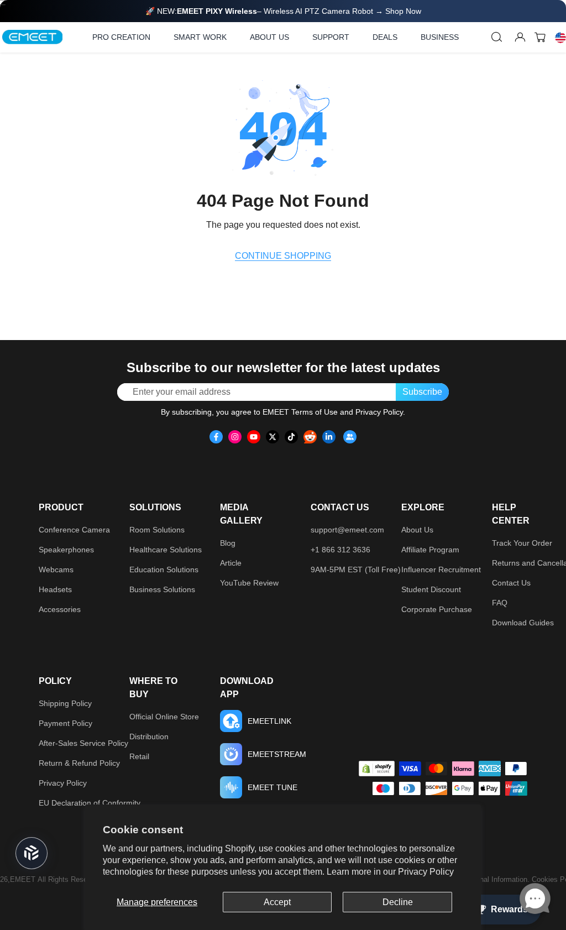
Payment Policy (65, 723)
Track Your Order (522, 543)
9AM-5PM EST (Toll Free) (356, 569)
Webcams (56, 569)
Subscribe (422, 391)
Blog (227, 543)
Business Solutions (162, 589)
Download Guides (523, 622)
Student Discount (431, 589)
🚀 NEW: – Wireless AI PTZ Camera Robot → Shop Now (283, 11)
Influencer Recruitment (441, 569)
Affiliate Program (430, 549)
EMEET (22, 879)
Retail (139, 756)
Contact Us (511, 582)
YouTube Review (249, 582)
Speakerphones (66, 549)
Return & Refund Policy (79, 763)
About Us (417, 529)
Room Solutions (157, 529)
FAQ (499, 602)
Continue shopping (283, 255)
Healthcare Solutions (165, 549)
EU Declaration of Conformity (89, 802)
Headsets (55, 589)
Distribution (149, 736)
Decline (397, 902)
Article (231, 562)
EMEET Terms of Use (300, 411)
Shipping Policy (65, 703)
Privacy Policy (426, 871)
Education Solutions (163, 569)
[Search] (497, 37)
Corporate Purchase (436, 609)
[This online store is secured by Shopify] (377, 768)
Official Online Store (164, 716)
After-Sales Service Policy (83, 743)
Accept (277, 902)
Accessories (60, 609)
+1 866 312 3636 (340, 549)
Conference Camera (74, 529)
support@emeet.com (347, 529)
